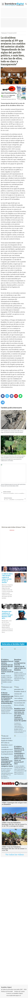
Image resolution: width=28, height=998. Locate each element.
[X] (7, 396)
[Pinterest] (16, 396)
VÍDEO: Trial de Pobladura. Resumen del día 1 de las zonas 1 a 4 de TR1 (14, 848)
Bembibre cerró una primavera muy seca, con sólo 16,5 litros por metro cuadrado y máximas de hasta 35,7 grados (20, 715)
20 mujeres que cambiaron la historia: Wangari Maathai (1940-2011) (7, 615)
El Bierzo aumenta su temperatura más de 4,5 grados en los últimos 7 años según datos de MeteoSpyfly (7, 698)
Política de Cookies (19, 991)
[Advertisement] (14, 921)
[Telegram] (3, 402)
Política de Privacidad (7, 991)
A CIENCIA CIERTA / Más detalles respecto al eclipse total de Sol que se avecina (7, 578)
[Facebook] (3, 396)
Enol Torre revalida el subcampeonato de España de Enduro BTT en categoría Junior (7, 762)
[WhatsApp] (20, 396)
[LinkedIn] (12, 396)
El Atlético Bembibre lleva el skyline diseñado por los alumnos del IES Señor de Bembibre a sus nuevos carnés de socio (7, 666)
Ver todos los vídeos (14, 854)
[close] (3, 4)
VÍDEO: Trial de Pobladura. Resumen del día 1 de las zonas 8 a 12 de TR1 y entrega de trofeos (14, 824)
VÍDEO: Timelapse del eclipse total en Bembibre (14, 803)
